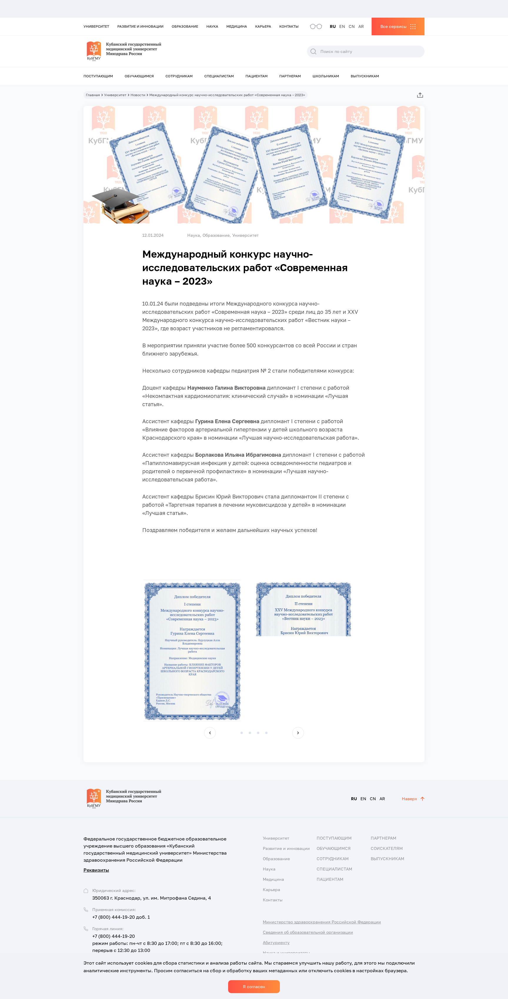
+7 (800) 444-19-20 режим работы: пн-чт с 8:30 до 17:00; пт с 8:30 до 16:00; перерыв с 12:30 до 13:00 (157, 943)
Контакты (289, 26)
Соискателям (387, 848)
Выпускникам (365, 76)
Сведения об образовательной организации (308, 932)
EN (342, 26)
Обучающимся (139, 76)
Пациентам (256, 76)
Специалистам (219, 76)
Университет (96, 26)
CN (352, 26)
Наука (212, 26)
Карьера (263, 26)
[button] (210, 733)
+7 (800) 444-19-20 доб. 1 (121, 917)
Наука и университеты (286, 952)
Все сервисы (393, 26)
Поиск (313, 51)
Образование (185, 26)
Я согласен (254, 986)
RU (333, 26)
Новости (138, 95)
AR (361, 26)
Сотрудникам (179, 76)
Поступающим (98, 76)
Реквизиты (96, 870)
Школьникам (326, 76)
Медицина (236, 26)
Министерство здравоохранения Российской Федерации (322, 921)
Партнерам (290, 76)
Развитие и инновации (140, 26)
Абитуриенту (276, 942)
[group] (192, 650)
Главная (93, 95)
